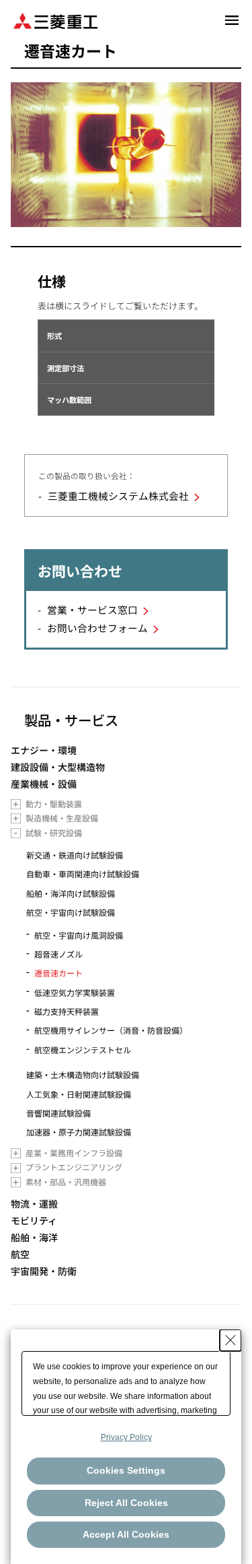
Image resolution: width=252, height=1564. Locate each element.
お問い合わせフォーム (97, 628)
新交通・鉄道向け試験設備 (74, 855)
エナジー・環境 (44, 750)
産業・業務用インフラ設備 (74, 1152)
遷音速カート (58, 972)
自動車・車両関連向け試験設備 (82, 873)
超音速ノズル (58, 954)
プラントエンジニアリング (74, 1166)
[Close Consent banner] (230, 1340)
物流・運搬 (34, 1203)
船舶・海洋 (34, 1237)
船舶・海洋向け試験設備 (70, 893)
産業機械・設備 (44, 784)
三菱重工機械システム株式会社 (118, 496)
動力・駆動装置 (54, 803)
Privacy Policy (126, 1437)
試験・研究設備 (54, 832)
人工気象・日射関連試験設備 (78, 1094)
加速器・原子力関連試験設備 (78, 1131)
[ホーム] (55, 19)
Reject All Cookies (126, 1502)
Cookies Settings (126, 1470)
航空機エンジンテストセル (82, 1049)
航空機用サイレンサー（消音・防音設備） (110, 1030)
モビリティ (34, 1220)
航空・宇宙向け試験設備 (70, 912)
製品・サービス (71, 720)
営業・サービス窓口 (92, 609)
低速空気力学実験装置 (74, 992)
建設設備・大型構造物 (58, 767)
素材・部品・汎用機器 (66, 1181)
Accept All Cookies (126, 1534)
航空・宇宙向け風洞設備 (78, 935)
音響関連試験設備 (58, 1113)
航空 (20, 1254)
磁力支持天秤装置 (66, 1011)
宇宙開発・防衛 (44, 1271)
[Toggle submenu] (16, 804)
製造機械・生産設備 (62, 817)
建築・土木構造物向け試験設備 (82, 1074)
